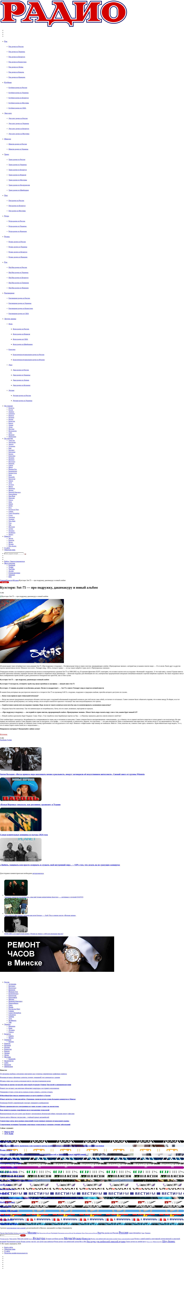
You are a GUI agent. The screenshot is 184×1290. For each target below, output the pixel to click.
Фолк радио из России (21, 329)
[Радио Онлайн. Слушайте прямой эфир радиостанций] (64, 27)
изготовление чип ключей (16, 1228)
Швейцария (12, 436)
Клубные (8, 82)
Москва (11, 490)
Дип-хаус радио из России (18, 118)
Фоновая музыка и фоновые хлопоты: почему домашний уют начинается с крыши (30, 1077)
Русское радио (6, 1219)
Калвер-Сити (13, 473)
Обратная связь (9, 550)
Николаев (12, 498)
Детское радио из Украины (22, 401)
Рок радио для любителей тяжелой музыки (106, 1241)
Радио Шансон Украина (11, 1176)
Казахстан (12, 421)
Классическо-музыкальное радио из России (28, 354)
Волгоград (12, 461)
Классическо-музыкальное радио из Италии (29, 360)
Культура (11, 540)
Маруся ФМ (9, 1132)
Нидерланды (13, 431)
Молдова (11, 429)
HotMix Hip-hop (7, 1202)
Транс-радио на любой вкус (136, 1241)
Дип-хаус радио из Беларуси (19, 129)
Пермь (11, 506)
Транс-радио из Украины (18, 165)
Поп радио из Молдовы (17, 211)
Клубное (11, 1233)
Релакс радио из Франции (18, 257)
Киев (10, 475)
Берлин (11, 454)
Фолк (10, 324)
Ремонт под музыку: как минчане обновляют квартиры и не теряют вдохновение (29, 1088)
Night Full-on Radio (9, 1224)
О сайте (7, 548)
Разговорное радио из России (19, 298)
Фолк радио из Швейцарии (23, 344)
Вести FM (4, 1193)
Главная (3, 580)
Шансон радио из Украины (18, 149)
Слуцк (11, 515)
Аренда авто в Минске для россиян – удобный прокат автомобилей (24, 1117)
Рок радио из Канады (16, 72)
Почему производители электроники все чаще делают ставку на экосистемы (29, 1106)
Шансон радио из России (18, 144)
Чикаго (11, 534)
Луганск (11, 484)
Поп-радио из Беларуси (17, 206)
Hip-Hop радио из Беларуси (18, 278)
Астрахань (12, 446)
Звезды (11, 538)
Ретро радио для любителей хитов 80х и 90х (70, 1241)
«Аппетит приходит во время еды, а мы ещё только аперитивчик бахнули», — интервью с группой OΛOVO (43, 897)
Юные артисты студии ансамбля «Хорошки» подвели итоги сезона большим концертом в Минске (38, 1099)
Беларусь (11, 408)
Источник (3, 734)
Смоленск (12, 517)
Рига (10, 507)
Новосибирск (13, 494)
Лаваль (11, 481)
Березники (12, 452)
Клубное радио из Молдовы (19, 103)
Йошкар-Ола (13, 469)
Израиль (11, 415)
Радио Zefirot (6, 1150)
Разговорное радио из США (19, 313)
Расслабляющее (77, 1233)
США (10, 433)
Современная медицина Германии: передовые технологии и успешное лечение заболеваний (35, 1124)
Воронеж (11, 463)
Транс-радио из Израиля (17, 175)
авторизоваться (38, 873)
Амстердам (12, 442)
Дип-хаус (8, 113)
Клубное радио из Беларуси (19, 98)
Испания (11, 417)
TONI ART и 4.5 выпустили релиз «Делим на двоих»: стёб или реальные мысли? (33, 934)
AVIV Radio (8, 1134)
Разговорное (9, 293)
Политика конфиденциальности (16, 1253)
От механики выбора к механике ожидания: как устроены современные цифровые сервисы (33, 1074)
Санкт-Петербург (14, 513)
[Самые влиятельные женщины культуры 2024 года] (21, 830)
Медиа (11, 542)
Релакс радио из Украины (18, 247)
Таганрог (11, 519)
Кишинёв (12, 477)
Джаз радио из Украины (21, 375)
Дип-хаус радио (23, 1239)
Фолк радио (150, 1241)
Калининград (13, 471)
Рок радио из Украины (17, 52)
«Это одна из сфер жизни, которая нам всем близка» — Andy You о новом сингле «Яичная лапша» (40, 915)
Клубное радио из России (18, 87)
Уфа (10, 525)
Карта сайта (8, 1247)
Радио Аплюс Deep (8, 1167)
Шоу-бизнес (12, 546)
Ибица (11, 467)
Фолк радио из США (20, 339)
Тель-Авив (12, 521)
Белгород (11, 450)
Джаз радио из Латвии (21, 380)
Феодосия (12, 527)
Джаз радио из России (21, 370)
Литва (10, 427)
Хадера (11, 529)
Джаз (10, 365)
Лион (10, 483)
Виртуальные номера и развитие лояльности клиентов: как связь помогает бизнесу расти (41, 1198)
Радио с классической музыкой (126, 1239)
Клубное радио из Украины (19, 93)
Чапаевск (11, 530)
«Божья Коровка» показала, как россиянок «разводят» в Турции (30, 804)
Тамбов (11, 1017)
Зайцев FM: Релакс (9, 1211)
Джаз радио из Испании (21, 385)
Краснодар (12, 479)
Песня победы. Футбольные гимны (16, 1180)
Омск (10, 502)
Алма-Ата (12, 440)
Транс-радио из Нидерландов (19, 185)
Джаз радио (13, 1239)
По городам (8, 438)
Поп (6, 195)
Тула (10, 523)
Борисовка (12, 456)
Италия (11, 419)
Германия (12, 413)
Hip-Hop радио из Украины (18, 272)
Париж (11, 504)
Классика (12, 349)
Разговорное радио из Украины (20, 303)
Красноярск (13, 997)
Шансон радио (157, 1241)
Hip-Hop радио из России (18, 267)
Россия (11, 410)
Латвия (11, 425)
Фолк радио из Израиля (21, 334)
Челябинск (12, 532)
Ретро (6, 216)
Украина (11, 412)
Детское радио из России (22, 395)
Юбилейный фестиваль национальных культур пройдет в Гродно (25, 1095)
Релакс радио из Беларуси (18, 252)
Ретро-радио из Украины (18, 226)
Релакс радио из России (17, 242)
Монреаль (12, 488)
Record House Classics (9, 1159)
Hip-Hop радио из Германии (19, 283)
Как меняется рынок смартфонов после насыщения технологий (24, 1110)
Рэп (5, 262)
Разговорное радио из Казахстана (21, 308)
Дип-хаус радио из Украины (19, 123)
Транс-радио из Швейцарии (19, 190)
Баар (10, 448)
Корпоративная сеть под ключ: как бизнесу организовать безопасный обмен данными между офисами (37, 1114)
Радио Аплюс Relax (9, 1172)
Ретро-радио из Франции (18, 231)
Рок (5, 41)
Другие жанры (10, 319)
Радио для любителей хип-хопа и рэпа (104, 1239)
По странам (8, 406)
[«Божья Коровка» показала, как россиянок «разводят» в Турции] (21, 800)
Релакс (7, 236)
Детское (11, 390)
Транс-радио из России (17, 159)
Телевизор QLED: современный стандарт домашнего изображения (24, 1103)
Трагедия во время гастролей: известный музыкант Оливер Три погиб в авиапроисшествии (35, 1085)
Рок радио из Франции (17, 77)
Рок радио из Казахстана (17, 62)
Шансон (7, 139)
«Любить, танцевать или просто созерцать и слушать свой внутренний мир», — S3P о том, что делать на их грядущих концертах (60, 865)
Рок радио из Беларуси (17, 57)
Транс (6, 154)
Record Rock (5, 1141)
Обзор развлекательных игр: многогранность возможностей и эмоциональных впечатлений (43, 1154)
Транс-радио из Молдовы (18, 180)
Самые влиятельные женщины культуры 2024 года (24, 835)
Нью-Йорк (12, 496)
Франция (11, 435)
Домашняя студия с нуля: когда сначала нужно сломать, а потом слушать (26, 1092)
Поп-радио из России (16, 200)
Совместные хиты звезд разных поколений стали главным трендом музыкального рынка (34, 1121)
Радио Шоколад (7, 1189)
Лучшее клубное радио (54, 1239)
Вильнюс (11, 458)
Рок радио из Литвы (16, 67)
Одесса (11, 500)
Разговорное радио (13, 1241)
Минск (11, 486)
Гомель (11, 465)
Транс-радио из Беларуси (18, 170)
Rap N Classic (6, 1215)
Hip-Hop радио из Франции (19, 288)
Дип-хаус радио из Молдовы (19, 134)
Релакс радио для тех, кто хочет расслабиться (37, 1241)
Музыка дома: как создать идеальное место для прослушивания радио (25, 1081)
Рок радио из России (16, 46)
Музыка (11, 544)
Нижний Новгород (15, 492)
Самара (11, 511)
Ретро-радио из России (17, 221)
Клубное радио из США (17, 108)
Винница (11, 459)
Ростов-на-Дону (14, 509)
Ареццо (11, 444)
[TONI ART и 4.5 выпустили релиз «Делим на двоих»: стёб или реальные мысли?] (16, 932)
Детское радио (4, 1239)
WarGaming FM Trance (10, 1163)
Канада (11, 423)
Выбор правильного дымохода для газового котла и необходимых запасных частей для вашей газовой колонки (52, 1146)
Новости (7, 536)
